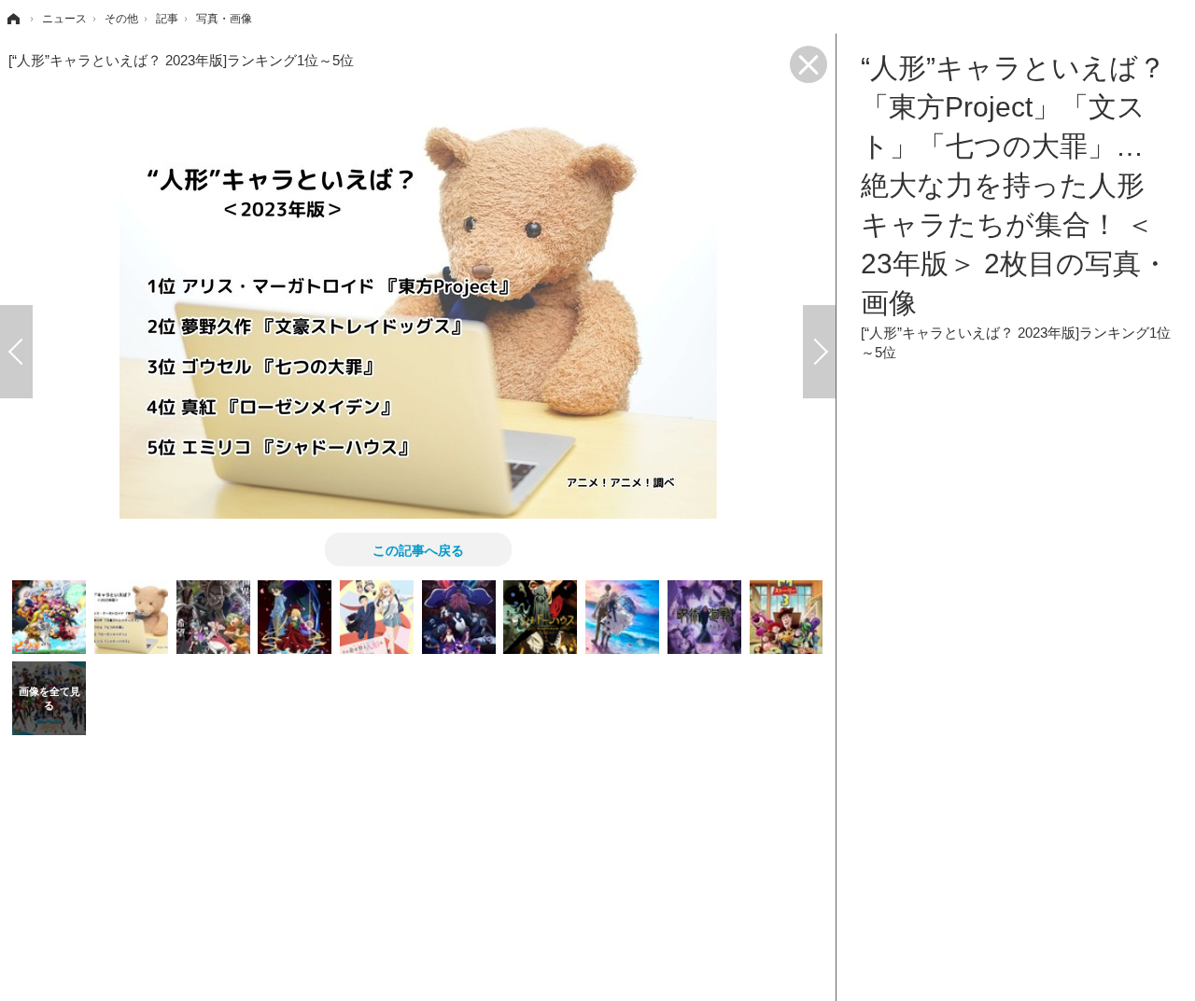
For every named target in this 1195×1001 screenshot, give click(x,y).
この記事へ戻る (418, 549)
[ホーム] (12, 18)
